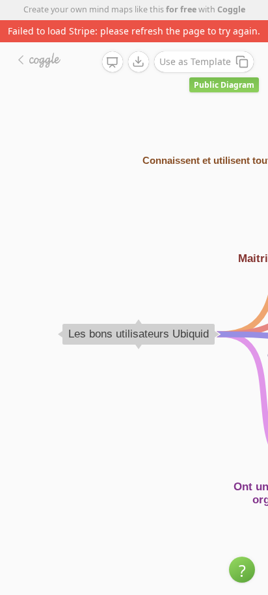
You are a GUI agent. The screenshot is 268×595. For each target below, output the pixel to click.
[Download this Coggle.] (138, 61)
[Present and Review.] (112, 62)
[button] (242, 570)
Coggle (231, 9)
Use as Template (195, 61)
